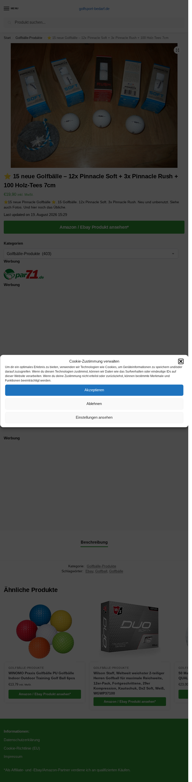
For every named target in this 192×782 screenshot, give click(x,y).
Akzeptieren (94, 390)
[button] (180, 361)
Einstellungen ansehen (94, 417)
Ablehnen (94, 403)
